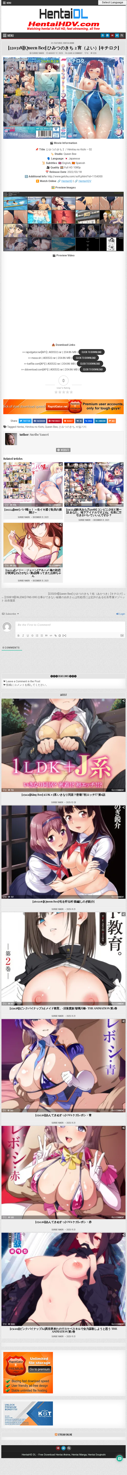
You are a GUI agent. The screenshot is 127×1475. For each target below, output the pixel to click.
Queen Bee (51, 426)
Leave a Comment (75, 53)
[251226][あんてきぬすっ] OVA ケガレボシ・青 (63, 1115)
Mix (113, 420)
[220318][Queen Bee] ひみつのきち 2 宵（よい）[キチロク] (63, 48)
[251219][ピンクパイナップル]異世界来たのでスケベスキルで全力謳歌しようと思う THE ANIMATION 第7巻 (63, 1330)
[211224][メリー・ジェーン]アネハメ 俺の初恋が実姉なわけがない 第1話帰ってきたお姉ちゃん (33, 572)
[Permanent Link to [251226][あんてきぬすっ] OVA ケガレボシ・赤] (63, 1172)
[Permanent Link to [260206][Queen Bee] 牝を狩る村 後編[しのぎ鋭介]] (63, 852)
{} (60, 635)
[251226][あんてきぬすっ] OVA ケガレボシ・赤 (63, 1222)
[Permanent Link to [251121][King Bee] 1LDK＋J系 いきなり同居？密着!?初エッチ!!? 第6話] (63, 745)
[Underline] (27, 636)
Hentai (20, 426)
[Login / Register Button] (117, 35)
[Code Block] (51, 636)
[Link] (55, 636)
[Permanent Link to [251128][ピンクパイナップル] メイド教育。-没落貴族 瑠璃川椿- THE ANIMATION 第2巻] (63, 959)
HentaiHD (66, 181)
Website (64, 450)
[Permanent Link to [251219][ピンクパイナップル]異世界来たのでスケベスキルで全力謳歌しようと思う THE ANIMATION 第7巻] (63, 1279)
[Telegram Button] (107, 35)
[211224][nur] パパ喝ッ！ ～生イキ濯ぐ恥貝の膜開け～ (33, 511)
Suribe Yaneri (38, 53)
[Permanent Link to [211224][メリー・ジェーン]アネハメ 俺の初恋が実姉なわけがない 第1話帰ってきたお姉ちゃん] (33, 545)
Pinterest (56, 420)
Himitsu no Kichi (34, 426)
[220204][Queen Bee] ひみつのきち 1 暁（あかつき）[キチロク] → (87, 593)
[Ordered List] (37, 636)
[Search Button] (122, 35)
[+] (64, 635)
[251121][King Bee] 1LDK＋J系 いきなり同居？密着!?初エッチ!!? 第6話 (63, 794)
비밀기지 (81, 426)
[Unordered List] (41, 636)
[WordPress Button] (103, 35)
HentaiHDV (85, 181)
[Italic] (23, 636)
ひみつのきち (67, 426)
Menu (9, 2)
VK (81, 420)
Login (122, 614)
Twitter (26, 420)
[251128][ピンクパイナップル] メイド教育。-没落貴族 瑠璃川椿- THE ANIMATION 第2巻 (63, 1008)
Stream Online (65, 1434)
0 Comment (56, 505)
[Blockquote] (46, 636)
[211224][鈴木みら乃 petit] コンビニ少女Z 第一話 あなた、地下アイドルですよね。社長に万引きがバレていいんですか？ (94, 512)
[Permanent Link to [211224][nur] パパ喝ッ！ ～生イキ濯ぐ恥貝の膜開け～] (33, 484)
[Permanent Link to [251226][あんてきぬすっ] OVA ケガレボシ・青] (63, 1065)
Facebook (41, 420)
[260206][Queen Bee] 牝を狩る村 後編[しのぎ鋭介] (63, 901)
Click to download (91, 352)
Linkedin (102, 420)
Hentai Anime (68, 43)
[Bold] (18, 636)
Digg (90, 420)
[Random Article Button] (112, 35)
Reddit (70, 420)
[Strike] (32, 636)
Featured (58, 43)
